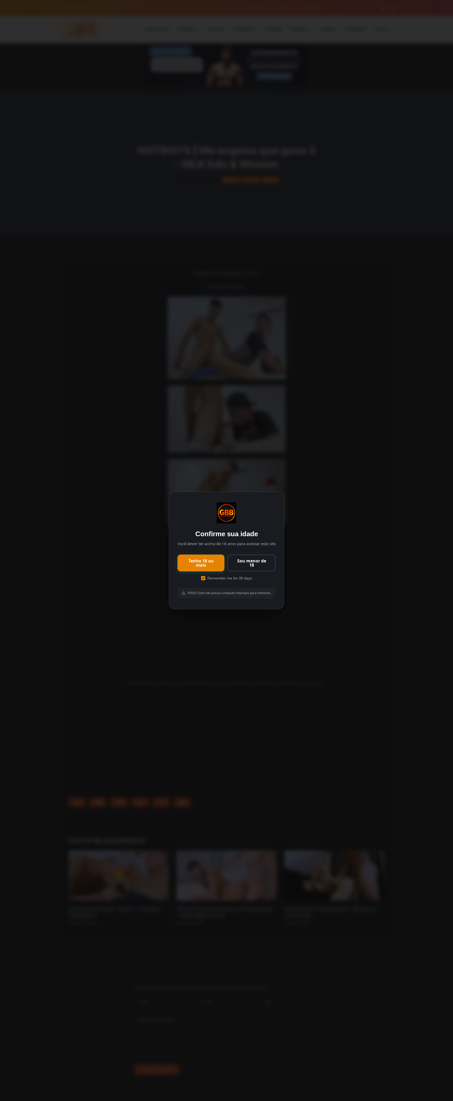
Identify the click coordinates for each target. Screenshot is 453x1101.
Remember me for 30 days (229, 578)
